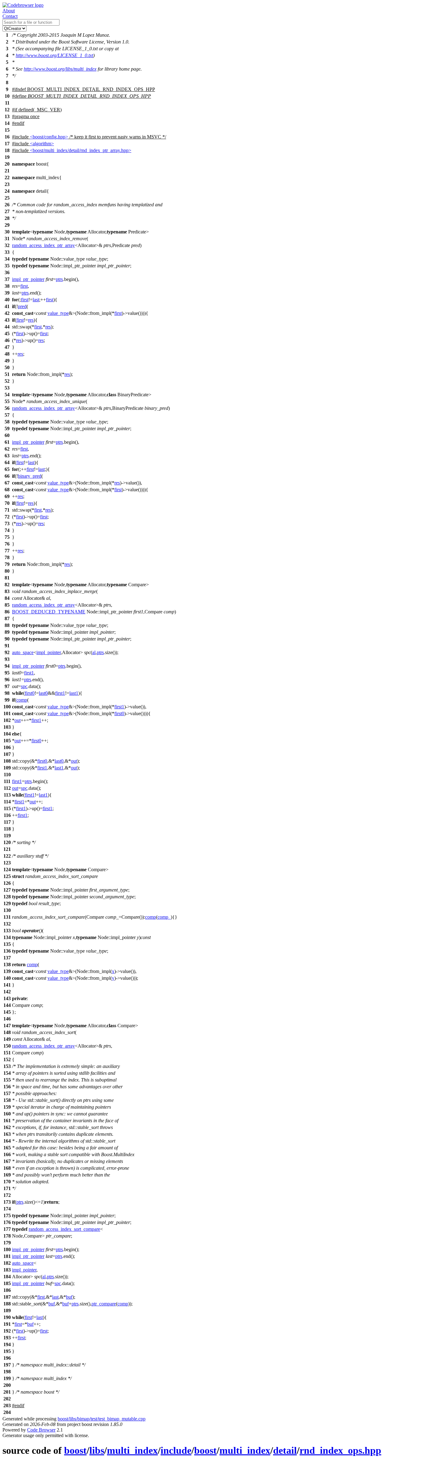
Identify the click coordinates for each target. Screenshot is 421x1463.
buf (69, 1297)
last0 (43, 693)
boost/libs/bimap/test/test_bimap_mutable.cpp (101, 1418)
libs (96, 1450)
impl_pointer (48, 652)
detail (285, 1450)
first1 (29, 672)
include (176, 1450)
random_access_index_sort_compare (64, 1229)
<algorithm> (42, 143)
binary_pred (29, 476)
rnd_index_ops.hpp (340, 1450)
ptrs (59, 279)
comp (21, 700)
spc (24, 686)
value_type (58, 313)
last (36, 299)
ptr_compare (104, 1303)
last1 (73, 693)
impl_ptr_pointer (28, 279)
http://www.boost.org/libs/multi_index (60, 69)
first (24, 286)
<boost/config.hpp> (49, 136)
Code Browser (41, 1429)
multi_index (132, 1450)
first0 (30, 693)
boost (75, 1450)
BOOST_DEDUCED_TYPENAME (48, 611)
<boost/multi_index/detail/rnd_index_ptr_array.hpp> (80, 150)
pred (22, 306)
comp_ (164, 917)
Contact (10, 16)
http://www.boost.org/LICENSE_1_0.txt (54, 55)
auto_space (23, 652)
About (8, 10)
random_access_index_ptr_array (43, 245)
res (31, 320)
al (94, 652)
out (17, 720)
